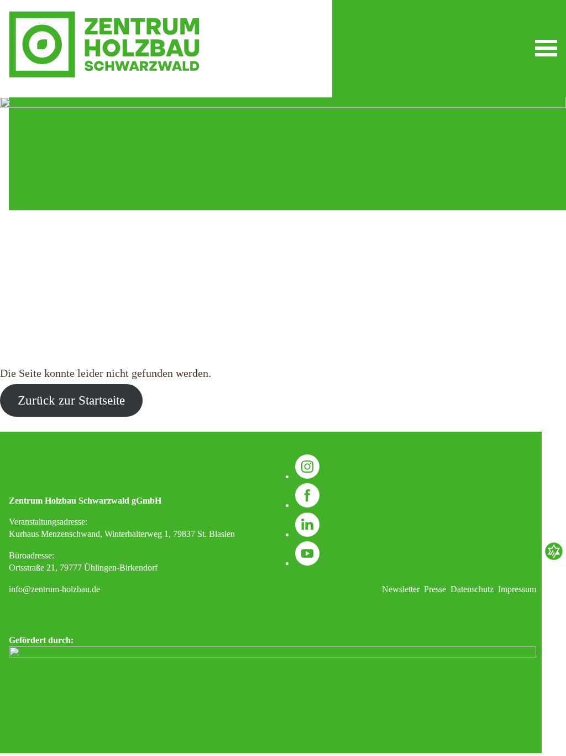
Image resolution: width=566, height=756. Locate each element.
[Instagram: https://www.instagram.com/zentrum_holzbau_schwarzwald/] (307, 476)
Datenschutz (472, 589)
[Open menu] (546, 48)
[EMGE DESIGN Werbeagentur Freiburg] (553, 558)
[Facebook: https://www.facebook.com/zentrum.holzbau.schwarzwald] (307, 505)
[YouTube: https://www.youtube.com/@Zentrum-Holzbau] (307, 563)
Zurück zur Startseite (71, 400)
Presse (435, 589)
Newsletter (401, 589)
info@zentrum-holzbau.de (54, 589)
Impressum (517, 589)
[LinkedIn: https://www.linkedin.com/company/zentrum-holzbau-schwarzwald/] (307, 534)
